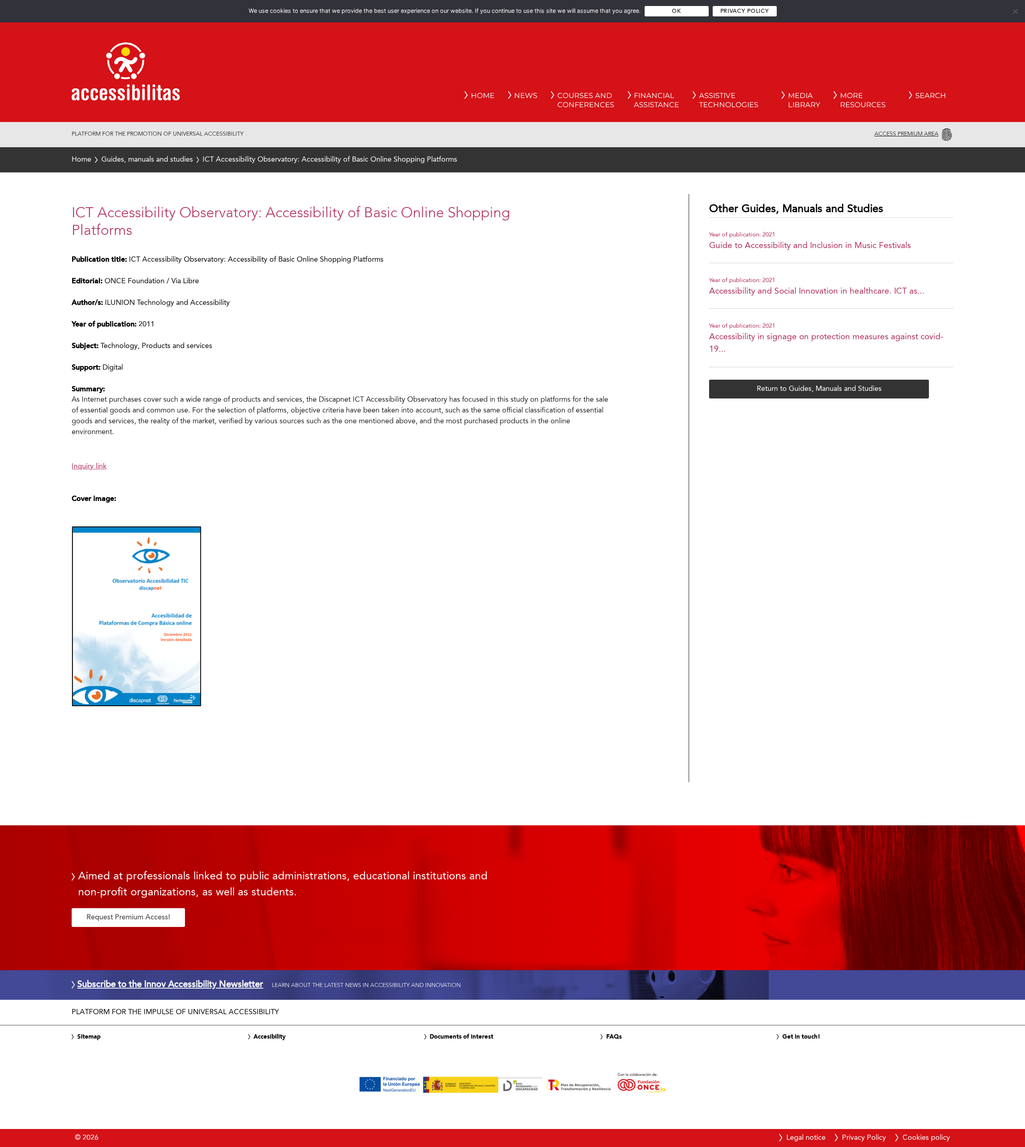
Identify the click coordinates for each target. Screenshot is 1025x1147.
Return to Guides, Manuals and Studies (819, 388)
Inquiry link (89, 466)
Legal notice (806, 1137)
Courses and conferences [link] (585, 100)
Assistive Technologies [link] (728, 100)
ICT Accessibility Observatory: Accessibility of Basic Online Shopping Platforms (264, 159)
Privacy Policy (744, 11)
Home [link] (482, 95)
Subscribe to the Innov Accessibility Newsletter (170, 985)
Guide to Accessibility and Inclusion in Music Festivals (810, 246)
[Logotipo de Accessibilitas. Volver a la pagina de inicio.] (126, 74)
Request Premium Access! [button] (128, 917)
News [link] (525, 95)
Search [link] (930, 95)
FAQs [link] (614, 1037)
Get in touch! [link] (801, 1037)
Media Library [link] (804, 100)
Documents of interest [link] (461, 1037)
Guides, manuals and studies (147, 159)
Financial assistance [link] (656, 100)
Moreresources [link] (863, 100)
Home (81, 159)
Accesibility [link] (269, 1037)
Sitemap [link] (88, 1037)
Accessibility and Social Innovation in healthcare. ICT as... (817, 291)
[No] (1015, 11)
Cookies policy (926, 1137)
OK (676, 11)
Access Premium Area (906, 134)
